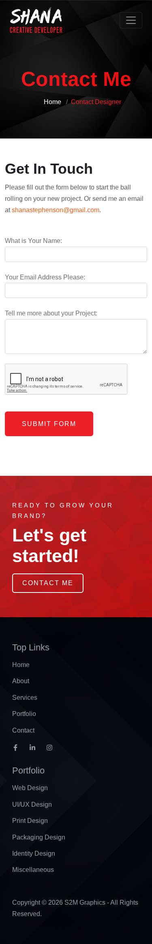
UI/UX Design (32, 804)
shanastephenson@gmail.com (55, 210)
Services (24, 697)
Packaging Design (38, 837)
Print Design (30, 820)
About (20, 681)
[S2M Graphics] (36, 20)
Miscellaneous (33, 869)
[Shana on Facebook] (18, 750)
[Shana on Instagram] (52, 750)
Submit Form (49, 423)
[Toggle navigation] (131, 20)
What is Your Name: (33, 240)
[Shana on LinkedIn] (35, 750)
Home (52, 101)
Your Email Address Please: (45, 277)
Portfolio (24, 713)
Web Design (30, 787)
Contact (23, 730)
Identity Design (33, 853)
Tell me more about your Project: (51, 313)
